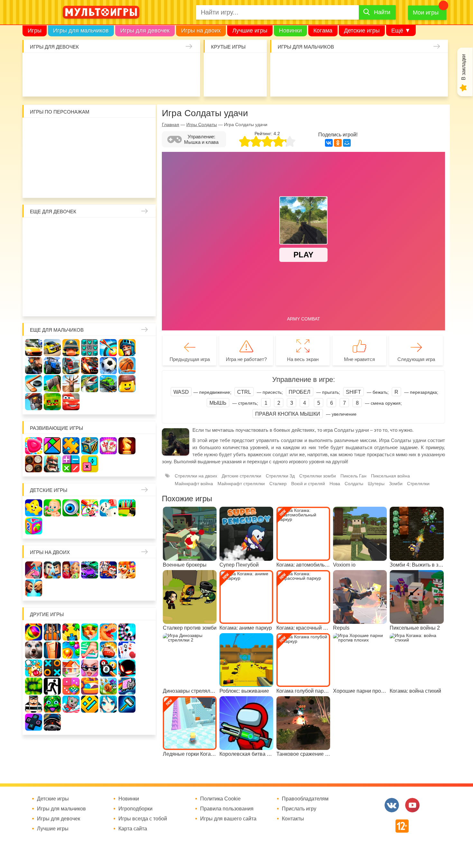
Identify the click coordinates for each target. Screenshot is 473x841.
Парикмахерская (71, 247)
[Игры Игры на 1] (89, 650)
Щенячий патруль (71, 185)
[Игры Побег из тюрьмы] (33, 704)
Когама (322, 30)
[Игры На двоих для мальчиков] (52, 569)
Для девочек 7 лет (89, 303)
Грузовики (433, 83)
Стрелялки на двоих (196, 476)
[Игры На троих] (70, 632)
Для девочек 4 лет (33, 303)
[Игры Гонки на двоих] (89, 569)
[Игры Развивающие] (33, 525)
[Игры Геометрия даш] (89, 704)
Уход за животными (148, 83)
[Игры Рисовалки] (89, 507)
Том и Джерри (89, 148)
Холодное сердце (52, 266)
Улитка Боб (89, 129)
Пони (127, 266)
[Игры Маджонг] (108, 445)
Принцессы (52, 247)
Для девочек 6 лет (71, 303)
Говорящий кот (33, 185)
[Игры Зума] (52, 704)
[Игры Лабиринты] (89, 686)
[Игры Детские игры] (33, 507)
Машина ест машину (321, 83)
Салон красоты (167, 83)
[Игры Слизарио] (126, 632)
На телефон (253, 83)
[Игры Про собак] (33, 650)
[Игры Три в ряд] (33, 445)
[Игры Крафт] (89, 347)
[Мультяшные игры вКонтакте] (392, 805)
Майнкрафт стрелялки (241, 483)
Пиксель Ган (353, 476)
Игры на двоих (201, 30)
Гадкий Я (108, 185)
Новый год (71, 285)
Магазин (127, 247)
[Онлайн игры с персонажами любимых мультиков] (101, 12)
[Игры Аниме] (108, 704)
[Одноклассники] (338, 143)
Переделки (89, 285)
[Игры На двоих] (33, 569)
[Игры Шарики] (70, 650)
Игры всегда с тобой (142, 818)
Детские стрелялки (241, 476)
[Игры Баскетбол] (126, 365)
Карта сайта (132, 828)
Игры (35, 30)
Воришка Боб (145, 129)
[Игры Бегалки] (70, 704)
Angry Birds (127, 166)
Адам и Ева (71, 129)
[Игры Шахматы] (126, 445)
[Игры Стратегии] (52, 463)
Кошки (148, 64)
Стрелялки (302, 64)
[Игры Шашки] (33, 463)
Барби (92, 64)
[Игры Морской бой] (108, 650)
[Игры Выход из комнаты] (52, 686)
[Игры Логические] (52, 445)
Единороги (185, 64)
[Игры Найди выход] (52, 650)
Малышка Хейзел (55, 64)
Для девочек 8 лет (108, 303)
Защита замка (396, 64)
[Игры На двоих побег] (108, 569)
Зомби (321, 64)
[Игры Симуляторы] (52, 722)
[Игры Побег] (52, 632)
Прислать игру (299, 808)
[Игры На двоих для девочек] (70, 569)
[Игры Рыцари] (126, 347)
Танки (377, 64)
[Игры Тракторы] (52, 365)
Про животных (145, 285)
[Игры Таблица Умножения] (89, 463)
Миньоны (145, 166)
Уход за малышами (73, 64)
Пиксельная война (390, 476)
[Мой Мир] (347, 143)
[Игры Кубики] (108, 507)
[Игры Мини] (70, 686)
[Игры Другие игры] (33, 722)
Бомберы (127, 185)
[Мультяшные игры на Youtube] (412, 805)
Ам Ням (145, 148)
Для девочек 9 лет (127, 303)
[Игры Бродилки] (108, 686)
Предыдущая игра (190, 359)
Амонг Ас (216, 83)
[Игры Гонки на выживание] (89, 365)
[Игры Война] (70, 347)
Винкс (33, 229)
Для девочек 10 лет (145, 303)
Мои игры (426, 12)
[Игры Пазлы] (70, 445)
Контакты (293, 818)
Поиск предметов (253, 64)
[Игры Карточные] (126, 650)
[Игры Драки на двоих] (33, 587)
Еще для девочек (53, 211)
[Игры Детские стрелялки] (126, 507)
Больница (145, 229)
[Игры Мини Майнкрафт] (126, 704)
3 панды (127, 129)
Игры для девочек (145, 30)
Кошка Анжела (145, 247)
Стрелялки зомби (317, 476)
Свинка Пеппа (71, 166)
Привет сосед (284, 83)
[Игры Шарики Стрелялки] (33, 632)
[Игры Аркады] (126, 686)
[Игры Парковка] (33, 347)
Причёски (33, 247)
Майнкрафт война (194, 483)
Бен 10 (71, 148)
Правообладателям (305, 798)
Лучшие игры (249, 30)
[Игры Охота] (70, 383)
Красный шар (108, 129)
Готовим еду (129, 83)
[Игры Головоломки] (89, 445)
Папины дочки (52, 285)
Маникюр (167, 64)
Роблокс (33, 129)
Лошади (71, 229)
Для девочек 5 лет (52, 303)
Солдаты (358, 64)
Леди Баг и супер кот (52, 148)
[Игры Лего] (126, 383)
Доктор (129, 64)
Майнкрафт (340, 64)
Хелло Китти (89, 166)
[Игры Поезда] (108, 383)
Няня (108, 229)
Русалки (89, 266)
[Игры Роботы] (33, 401)
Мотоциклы (414, 83)
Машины (414, 64)
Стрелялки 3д (280, 476)
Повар (108, 285)
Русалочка (89, 247)
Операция (185, 83)
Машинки (340, 83)
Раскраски (89, 229)
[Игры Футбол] (108, 365)
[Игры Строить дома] (70, 668)
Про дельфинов (55, 83)
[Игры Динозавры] (108, 632)
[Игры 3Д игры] (89, 632)
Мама (127, 229)
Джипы (396, 83)
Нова (334, 483)
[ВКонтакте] (329, 143)
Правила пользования (227, 808)
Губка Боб (33, 166)
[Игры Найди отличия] (70, 507)
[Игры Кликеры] (33, 668)
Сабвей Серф (127, 148)
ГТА (377, 83)
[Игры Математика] (70, 463)
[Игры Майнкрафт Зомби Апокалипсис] (52, 401)
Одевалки (36, 64)
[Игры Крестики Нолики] (52, 668)
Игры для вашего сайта (228, 818)
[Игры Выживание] (52, 383)
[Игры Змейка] (33, 686)
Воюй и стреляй (308, 483)
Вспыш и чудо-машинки (108, 148)
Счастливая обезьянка (52, 166)
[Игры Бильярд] (108, 668)
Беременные (145, 266)
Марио (108, 166)
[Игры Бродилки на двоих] (126, 569)
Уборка (111, 64)
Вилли (52, 129)
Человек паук (89, 185)
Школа (52, 229)
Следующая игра (416, 359)
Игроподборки (135, 808)
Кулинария (73, 83)
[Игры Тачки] (70, 401)
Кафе (108, 247)
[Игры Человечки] (126, 668)
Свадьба (33, 266)
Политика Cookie (220, 798)
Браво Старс (433, 64)
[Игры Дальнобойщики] (70, 365)
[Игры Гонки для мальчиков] (52, 347)
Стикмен (33, 148)
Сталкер (278, 483)
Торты (111, 83)
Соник (52, 185)
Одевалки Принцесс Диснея (33, 285)
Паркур (358, 83)
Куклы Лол (36, 83)
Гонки (284, 64)
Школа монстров (71, 266)
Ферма (108, 266)
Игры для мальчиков (81, 30)
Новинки (290, 30)
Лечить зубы (127, 285)
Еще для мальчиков (57, 330)
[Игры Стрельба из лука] (108, 347)
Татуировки (92, 83)
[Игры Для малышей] (52, 507)
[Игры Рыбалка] (89, 383)
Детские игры (362, 30)
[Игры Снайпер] (33, 365)
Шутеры (302, 83)
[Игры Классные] (89, 668)
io (216, 64)
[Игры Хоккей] (33, 383)
